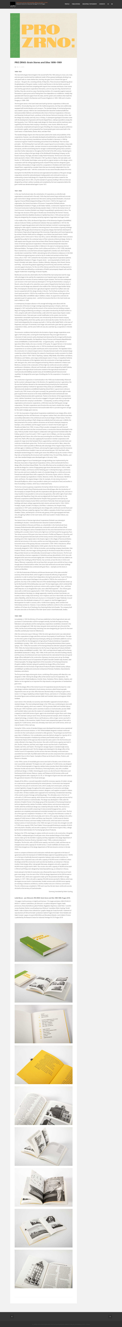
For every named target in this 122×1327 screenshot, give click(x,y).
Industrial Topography (89, 4)
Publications (76, 4)
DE (112, 4)
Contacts (102, 4)
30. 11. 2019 (20, 67)
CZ (108, 4)
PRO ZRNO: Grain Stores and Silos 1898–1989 (38, 62)
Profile (67, 4)
